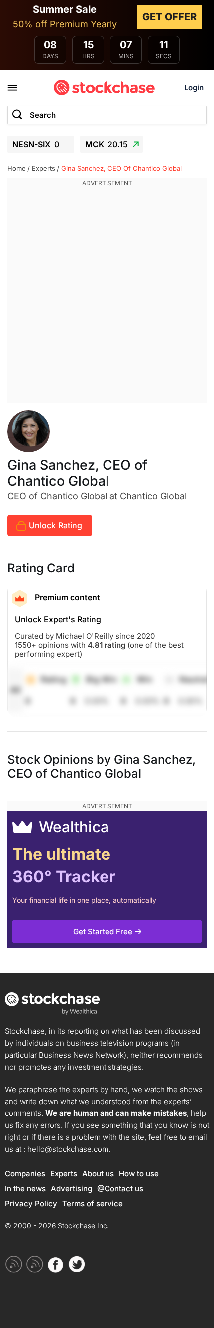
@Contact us (120, 1188)
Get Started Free (102, 931)
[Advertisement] (107, 295)
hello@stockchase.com (67, 1149)
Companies (25, 1173)
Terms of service (92, 1203)
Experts (63, 1173)
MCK (106, 144)
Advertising (71, 1188)
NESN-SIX (35, 144)
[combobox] (107, 115)
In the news (25, 1188)
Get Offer (169, 17)
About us (98, 1173)
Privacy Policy (31, 1203)
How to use (139, 1173)
